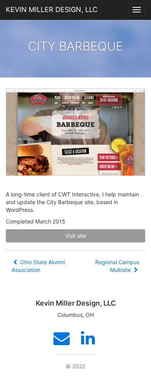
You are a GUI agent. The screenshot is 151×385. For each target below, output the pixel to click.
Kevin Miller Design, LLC (52, 9)
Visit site (75, 235)
